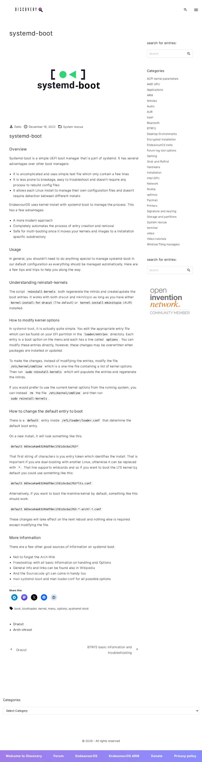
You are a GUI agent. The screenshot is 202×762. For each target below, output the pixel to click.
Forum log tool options (161, 150)
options (62, 608)
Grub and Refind (158, 161)
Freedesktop (22, 562)
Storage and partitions (162, 216)
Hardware (153, 167)
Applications (155, 89)
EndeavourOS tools (160, 145)
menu (51, 608)
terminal (152, 227)
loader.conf (66, 579)
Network (152, 183)
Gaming (152, 156)
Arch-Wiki (47, 557)
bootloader (29, 608)
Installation (154, 172)
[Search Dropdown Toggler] (185, 10)
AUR (150, 111)
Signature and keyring (161, 211)
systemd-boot (24, 329)
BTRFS (151, 128)
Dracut (18, 624)
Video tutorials (156, 238)
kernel (42, 608)
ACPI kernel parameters (163, 78)
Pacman (152, 200)
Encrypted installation (161, 139)
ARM (150, 95)
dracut (64, 297)
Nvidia (151, 189)
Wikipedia (87, 568)
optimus (152, 194)
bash (150, 117)
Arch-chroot (22, 630)
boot (17, 608)
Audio (151, 106)
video (150, 233)
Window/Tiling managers (163, 244)
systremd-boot (79, 608)
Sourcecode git (38, 573)
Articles (152, 100)
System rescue (73, 126)
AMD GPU (153, 84)
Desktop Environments (162, 133)
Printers (152, 205)
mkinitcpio (84, 297)
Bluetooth (153, 122)
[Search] (189, 53)
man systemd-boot (27, 579)
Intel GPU (153, 178)
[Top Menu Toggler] (196, 10)
